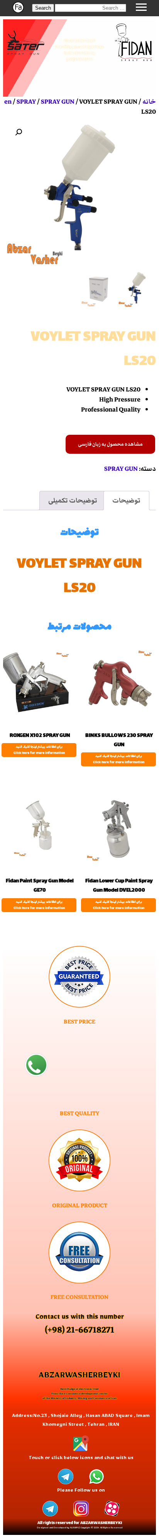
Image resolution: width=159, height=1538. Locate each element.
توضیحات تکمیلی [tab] (72, 501)
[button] (43, 8)
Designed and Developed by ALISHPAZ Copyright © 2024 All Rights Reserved (79, 1528)
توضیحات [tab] (126, 501)
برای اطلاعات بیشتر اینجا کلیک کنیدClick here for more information (118, 759)
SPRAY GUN (57, 102)
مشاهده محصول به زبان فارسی (110, 444)
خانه (149, 102)
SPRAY (26, 102)
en (8, 102)
